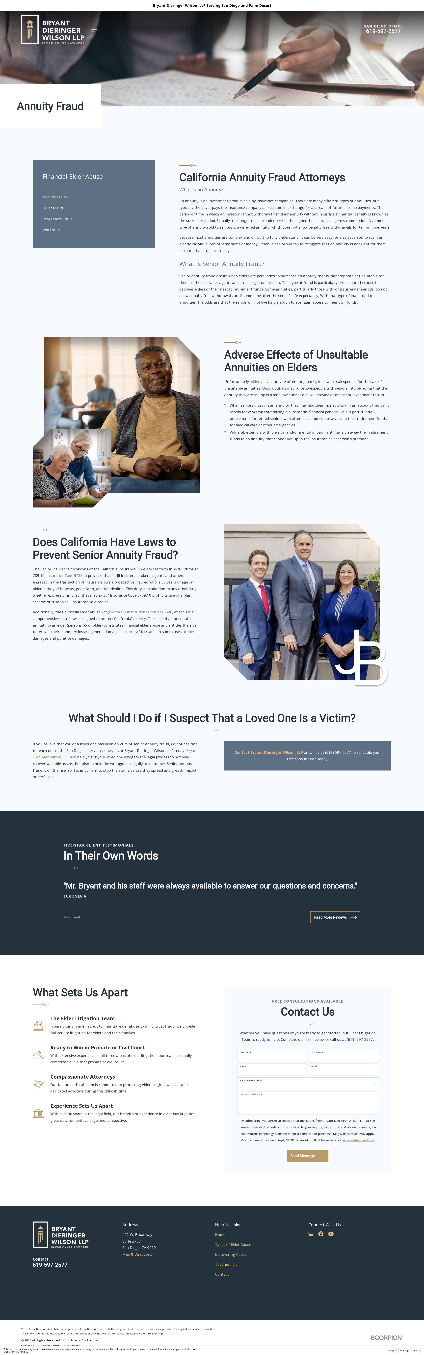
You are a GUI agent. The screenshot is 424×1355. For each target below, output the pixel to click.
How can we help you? (251, 1094)
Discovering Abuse (231, 1254)
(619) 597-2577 (338, 752)
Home (220, 1234)
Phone (242, 1066)
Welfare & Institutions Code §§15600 (140, 611)
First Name (245, 1052)
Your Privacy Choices (78, 1340)
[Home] (52, 29)
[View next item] (77, 917)
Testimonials (226, 1264)
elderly (257, 381)
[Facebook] (320, 1233)
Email (314, 1066)
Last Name (317, 1052)
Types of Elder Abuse (233, 1244)
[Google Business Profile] (311, 1233)
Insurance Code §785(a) (67, 575)
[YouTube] (331, 1233)
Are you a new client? (250, 1080)
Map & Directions (137, 1254)
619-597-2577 (383, 31)
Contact (222, 1274)
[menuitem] (94, 197)
